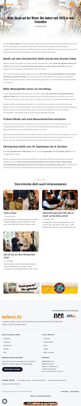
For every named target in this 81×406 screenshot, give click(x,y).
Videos (45, 349)
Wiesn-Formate (48, 352)
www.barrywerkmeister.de (11, 384)
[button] (4, 401)
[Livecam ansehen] (72, 4)
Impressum (7, 342)
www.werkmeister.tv (39, 380)
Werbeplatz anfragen (12, 369)
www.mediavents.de (24, 380)
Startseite (6, 338)
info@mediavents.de (49, 369)
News (40, 13)
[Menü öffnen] (77, 4)
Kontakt (6, 349)
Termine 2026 (48, 342)
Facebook (65, 391)
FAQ (4, 352)
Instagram (74, 391)
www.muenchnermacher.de (57, 380)
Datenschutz (7, 345)
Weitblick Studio (45, 396)
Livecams (46, 338)
